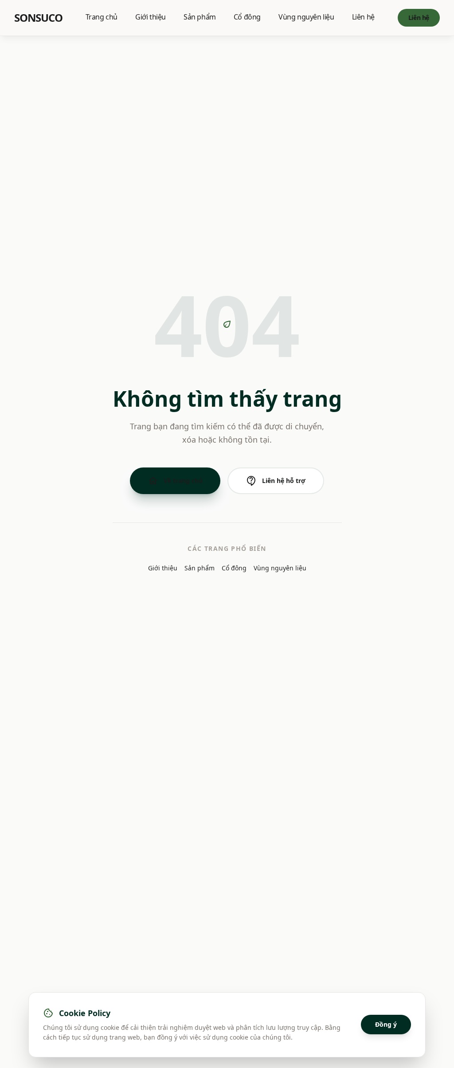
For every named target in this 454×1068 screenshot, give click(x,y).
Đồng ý (386, 1024)
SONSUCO (38, 18)
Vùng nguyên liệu (306, 17)
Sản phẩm (200, 17)
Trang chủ (101, 17)
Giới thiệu (150, 17)
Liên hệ (363, 17)
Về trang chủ (175, 480)
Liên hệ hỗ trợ (275, 480)
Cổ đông (247, 17)
